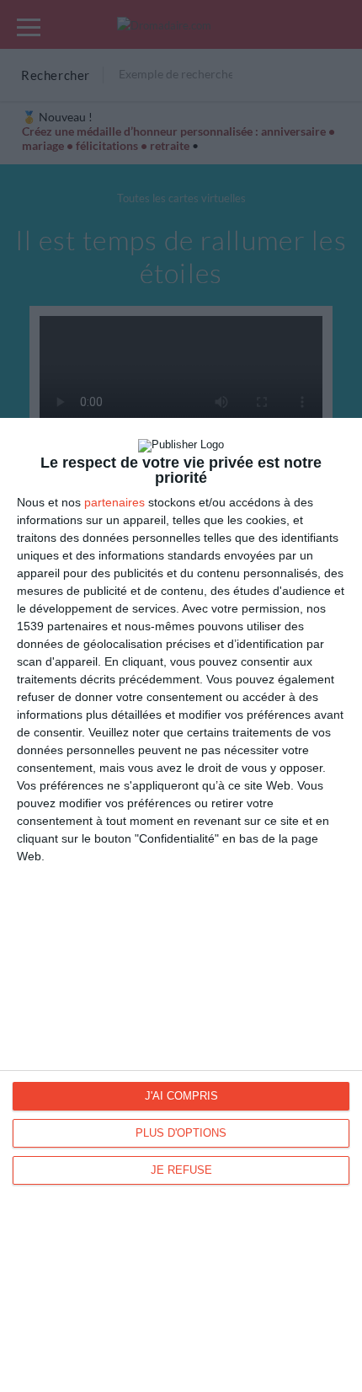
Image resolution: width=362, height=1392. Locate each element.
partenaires (114, 502)
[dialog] (181, 905)
